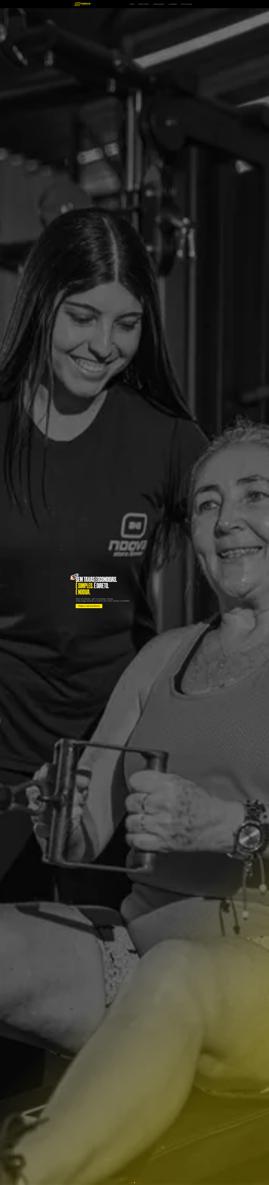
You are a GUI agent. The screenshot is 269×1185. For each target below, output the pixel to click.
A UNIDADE (172, 4)
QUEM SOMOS (143, 4)
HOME (132, 4)
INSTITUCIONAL (186, 4)
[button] (129, 1182)
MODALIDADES (158, 4)
